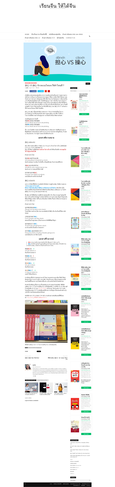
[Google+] (35, 376)
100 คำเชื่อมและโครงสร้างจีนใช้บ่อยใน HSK (86, 213)
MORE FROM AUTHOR (42, 380)
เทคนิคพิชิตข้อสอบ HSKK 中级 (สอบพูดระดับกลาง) (86, 298)
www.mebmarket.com (83, 100)
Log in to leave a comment (31, 400)
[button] (89, 36)
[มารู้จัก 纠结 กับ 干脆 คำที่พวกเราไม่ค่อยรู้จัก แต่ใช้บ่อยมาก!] (31, 387)
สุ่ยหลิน (27, 87)
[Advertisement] (57, 22)
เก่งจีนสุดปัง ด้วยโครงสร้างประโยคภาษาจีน (85, 365)
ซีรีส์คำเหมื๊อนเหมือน (31, 347)
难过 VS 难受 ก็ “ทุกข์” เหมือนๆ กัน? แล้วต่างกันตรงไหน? (80, 453)
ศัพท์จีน (36, 347)
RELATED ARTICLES (30, 380)
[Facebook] (33, 376)
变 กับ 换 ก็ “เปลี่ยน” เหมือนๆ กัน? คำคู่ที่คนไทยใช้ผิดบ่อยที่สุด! (80, 447)
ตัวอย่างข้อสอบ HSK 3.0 (32, 38)
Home (27, 34)
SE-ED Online (42, 288)
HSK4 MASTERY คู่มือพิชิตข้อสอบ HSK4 (83, 96)
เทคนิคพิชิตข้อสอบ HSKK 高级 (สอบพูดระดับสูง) (86, 330)
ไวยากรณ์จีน (39, 347)
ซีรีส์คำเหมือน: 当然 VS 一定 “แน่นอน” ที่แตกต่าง (57, 358)
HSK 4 (26, 391)
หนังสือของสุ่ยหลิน (55, 34)
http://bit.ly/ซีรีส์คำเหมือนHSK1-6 (37, 297)
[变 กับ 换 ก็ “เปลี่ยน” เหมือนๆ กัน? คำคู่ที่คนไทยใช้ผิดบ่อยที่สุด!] (46, 387)
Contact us (70, 38)
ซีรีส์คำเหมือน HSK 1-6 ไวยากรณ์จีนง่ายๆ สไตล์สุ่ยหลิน (86, 240)
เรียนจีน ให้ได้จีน (85, 395)
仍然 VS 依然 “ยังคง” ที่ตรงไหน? (32, 358)
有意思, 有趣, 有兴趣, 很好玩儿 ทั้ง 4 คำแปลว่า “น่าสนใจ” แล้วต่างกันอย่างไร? (80, 456)
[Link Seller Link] (74, 105)
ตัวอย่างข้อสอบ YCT (48, 38)
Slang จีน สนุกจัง (85, 417)
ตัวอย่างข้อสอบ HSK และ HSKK (73, 34)
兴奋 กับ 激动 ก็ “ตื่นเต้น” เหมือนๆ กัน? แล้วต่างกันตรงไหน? (79, 450)
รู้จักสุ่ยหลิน (60, 38)
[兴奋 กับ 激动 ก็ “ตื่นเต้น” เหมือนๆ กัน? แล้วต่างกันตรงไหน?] (61, 387)
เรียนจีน (41, 391)
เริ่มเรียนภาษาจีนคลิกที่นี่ (39, 34)
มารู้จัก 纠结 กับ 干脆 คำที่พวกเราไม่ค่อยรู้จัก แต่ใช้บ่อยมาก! (79, 443)
